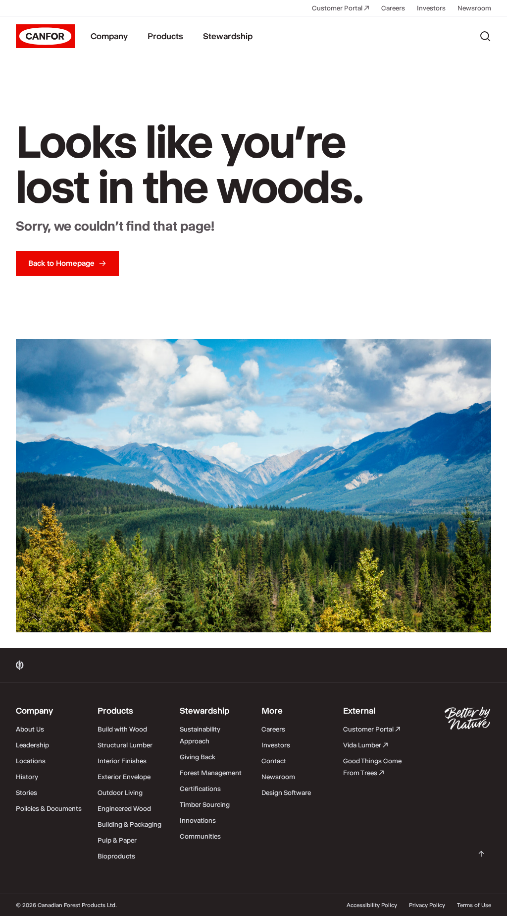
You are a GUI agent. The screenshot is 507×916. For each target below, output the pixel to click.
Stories (26, 792)
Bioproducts (116, 856)
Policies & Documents (49, 808)
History (27, 777)
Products (165, 36)
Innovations (198, 820)
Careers (393, 8)
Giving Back (197, 757)
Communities (200, 836)
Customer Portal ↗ (340, 8)
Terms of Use (474, 905)
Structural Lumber (125, 745)
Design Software (286, 792)
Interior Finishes (122, 761)
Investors (431, 8)
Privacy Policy (427, 905)
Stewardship (228, 36)
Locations (31, 761)
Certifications (200, 789)
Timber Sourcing (205, 804)
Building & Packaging (129, 824)
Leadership (32, 745)
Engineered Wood (124, 808)
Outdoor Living (120, 792)
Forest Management (211, 773)
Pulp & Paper (117, 840)
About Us (30, 729)
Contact (273, 761)
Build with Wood (122, 729)
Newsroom (474, 8)
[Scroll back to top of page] (481, 854)
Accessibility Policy (372, 905)
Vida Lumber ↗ (365, 745)
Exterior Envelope (124, 777)
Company (109, 36)
